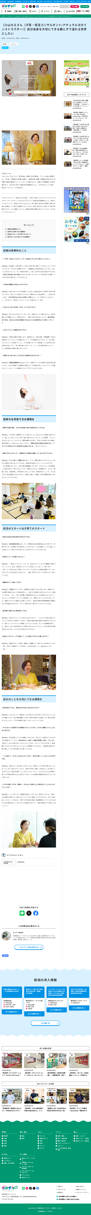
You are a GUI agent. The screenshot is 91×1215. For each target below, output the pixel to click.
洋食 (41, 1143)
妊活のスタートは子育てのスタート (19, 234)
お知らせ (49, 6)
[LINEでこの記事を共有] (22, 915)
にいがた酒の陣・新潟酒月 (64, 1149)
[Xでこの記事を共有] (28, 915)
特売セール (7, 1158)
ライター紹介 (84, 6)
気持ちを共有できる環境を (17, 231)
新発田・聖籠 (27, 1)
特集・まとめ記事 (9, 1163)
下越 (5, 1138)
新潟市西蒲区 (13, 1)
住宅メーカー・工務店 (82, 1138)
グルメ (34, 11)
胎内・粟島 (34, 1)
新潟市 (5, 44)
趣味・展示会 (62, 1141)
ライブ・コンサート (63, 1143)
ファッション (26, 1175)
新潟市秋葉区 (5, 1)
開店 (23, 1136)
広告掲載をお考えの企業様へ (68, 1196)
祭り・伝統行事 (62, 1138)
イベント (47, 11)
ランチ (42, 1148)
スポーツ (60, 1146)
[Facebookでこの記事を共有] (35, 915)
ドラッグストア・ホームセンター (27, 1171)
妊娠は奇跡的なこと (14, 229)
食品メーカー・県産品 (82, 1141)
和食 (41, 1141)
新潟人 (6, 48)
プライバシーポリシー (82, 1192)
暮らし (59, 11)
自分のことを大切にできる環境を (19, 237)
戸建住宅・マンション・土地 (27, 1163)
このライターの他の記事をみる (29, 947)
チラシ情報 (85, 11)
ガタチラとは (43, 6)
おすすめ (72, 11)
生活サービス (26, 1177)
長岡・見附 (67, 1)
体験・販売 (61, 1136)
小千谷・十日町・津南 (75, 1)
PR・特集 (74, 6)
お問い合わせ (56, 6)
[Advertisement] (29, 115)
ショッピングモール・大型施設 (28, 1167)
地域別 (9, 11)
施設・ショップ (80, 1136)
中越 (5, 1141)
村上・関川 (20, 1)
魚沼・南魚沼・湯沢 (87, 1)
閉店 (23, 1138)
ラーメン (42, 1136)
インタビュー (13, 44)
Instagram (20, 862)
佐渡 (5, 1146)
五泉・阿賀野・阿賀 (52, 1)
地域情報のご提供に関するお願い (69, 1199)
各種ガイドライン (81, 1189)
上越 (5, 1143)
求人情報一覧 (45, 1023)
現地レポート (44, 1138)
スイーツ (42, 1146)
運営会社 (60, 1192)
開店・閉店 (22, 11)
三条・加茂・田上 (42, 1)
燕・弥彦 (60, 1)
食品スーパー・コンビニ (28, 1159)
